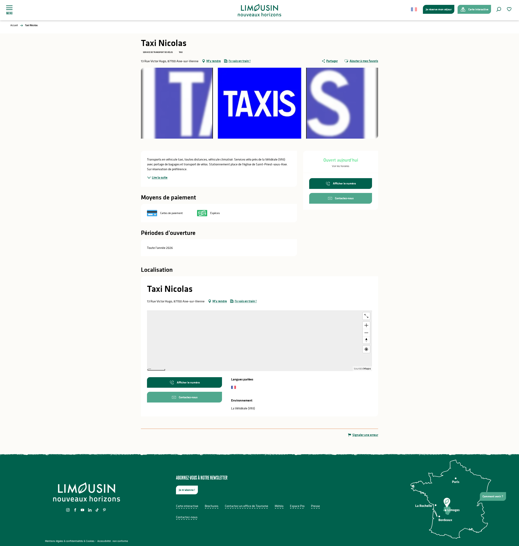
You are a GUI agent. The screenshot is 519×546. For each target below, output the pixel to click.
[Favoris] (509, 9)
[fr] (414, 9)
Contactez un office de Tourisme (246, 506)
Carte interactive (187, 506)
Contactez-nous (186, 517)
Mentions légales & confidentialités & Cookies (69, 541)
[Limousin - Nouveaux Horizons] (260, 10)
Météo (279, 506)
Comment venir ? (493, 496)
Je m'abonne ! (187, 490)
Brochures (211, 506)
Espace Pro (297, 506)
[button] (498, 9)
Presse (315, 506)
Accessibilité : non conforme (112, 541)
